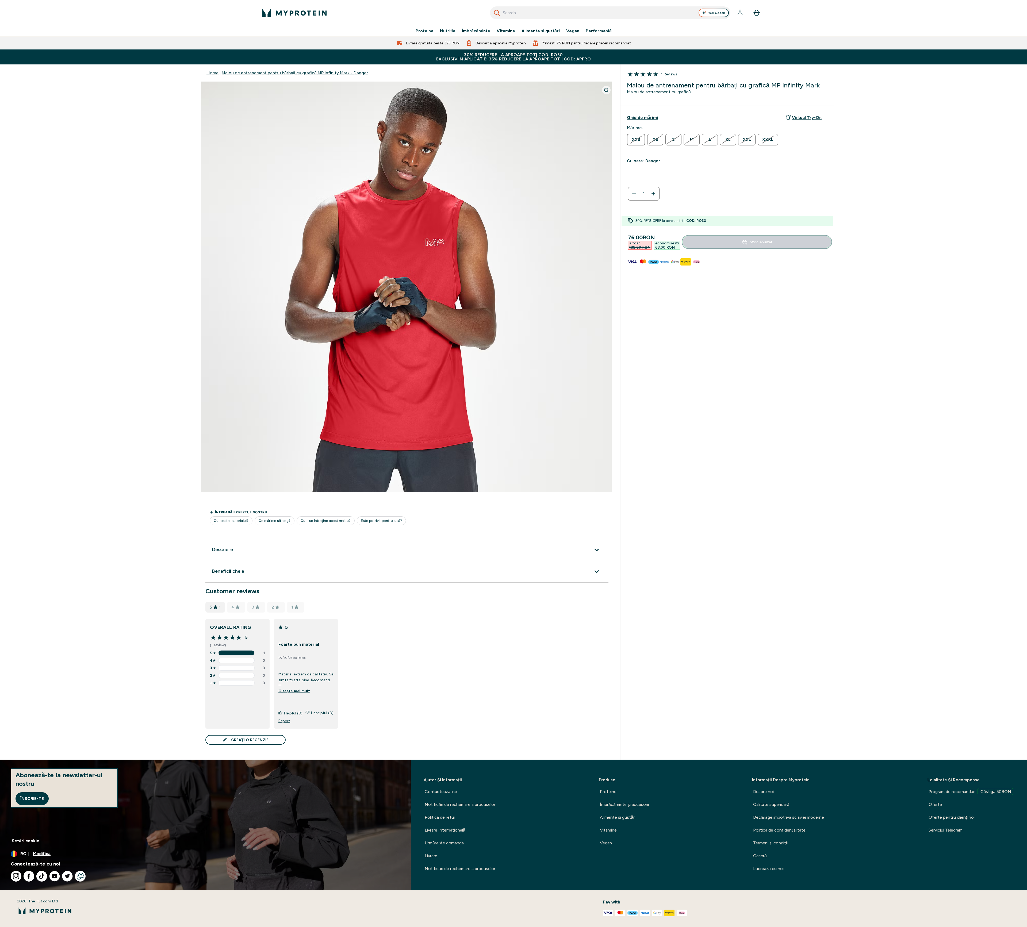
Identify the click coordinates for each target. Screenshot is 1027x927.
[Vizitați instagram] (16, 876)
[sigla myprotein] (294, 13)
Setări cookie (25, 840)
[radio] (636, 139)
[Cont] (741, 13)
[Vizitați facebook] (29, 876)
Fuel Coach (716, 13)
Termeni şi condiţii (770, 843)
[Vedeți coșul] (757, 13)
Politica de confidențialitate (779, 830)
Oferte (935, 804)
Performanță (599, 31)
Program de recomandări (970, 791)
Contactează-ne (441, 791)
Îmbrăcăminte (476, 31)
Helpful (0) (293, 713)
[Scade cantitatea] (634, 193)
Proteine (425, 31)
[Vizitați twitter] (67, 876)
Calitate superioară (771, 804)
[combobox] (610, 12)
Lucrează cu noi (768, 868)
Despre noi (763, 791)
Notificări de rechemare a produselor (460, 804)
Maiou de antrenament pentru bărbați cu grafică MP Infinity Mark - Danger (295, 73)
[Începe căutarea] (497, 12)
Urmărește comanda (444, 843)
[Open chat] (80, 876)
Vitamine (506, 31)
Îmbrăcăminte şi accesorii (624, 804)
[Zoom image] (606, 90)
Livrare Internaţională (445, 830)
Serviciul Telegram (946, 830)
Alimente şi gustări (541, 31)
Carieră (760, 855)
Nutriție (447, 31)
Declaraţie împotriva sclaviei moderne (788, 817)
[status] (643, 193)
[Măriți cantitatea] (653, 193)
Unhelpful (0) (322, 713)
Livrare (431, 855)
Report (284, 721)
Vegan (572, 31)
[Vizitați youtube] (54, 876)
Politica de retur (440, 817)
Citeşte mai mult (294, 691)
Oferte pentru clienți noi (952, 817)
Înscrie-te (32, 798)
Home (212, 73)
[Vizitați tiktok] (41, 876)
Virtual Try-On (807, 117)
